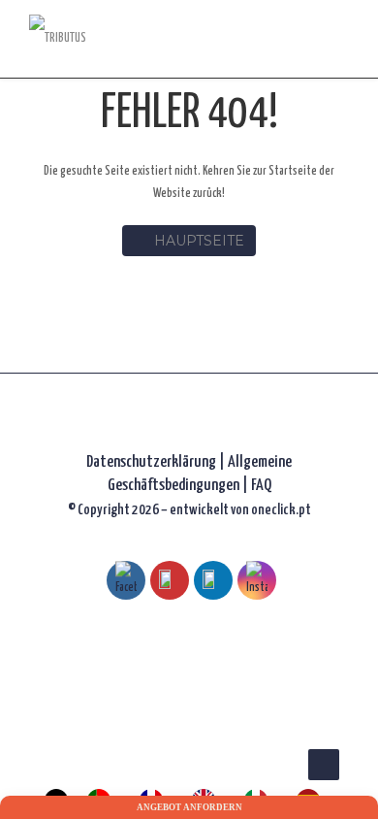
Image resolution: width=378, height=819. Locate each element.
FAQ (261, 485)
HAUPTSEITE (199, 240)
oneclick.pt (281, 510)
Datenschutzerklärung (151, 462)
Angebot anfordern (189, 807)
